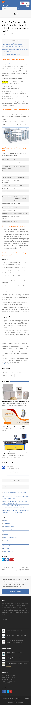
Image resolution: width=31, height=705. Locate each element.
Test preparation (8, 53)
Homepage (10, 702)
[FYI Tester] (3, 2)
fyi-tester (14, 34)
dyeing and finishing (8, 526)
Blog (16, 702)
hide (18, 40)
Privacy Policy (5, 619)
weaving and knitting (8, 551)
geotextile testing (7, 529)
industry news (6, 532)
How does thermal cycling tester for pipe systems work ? (15, 49)
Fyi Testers (20, 702)
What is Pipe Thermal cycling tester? (11, 43)
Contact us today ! (15, 591)
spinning (5, 540)
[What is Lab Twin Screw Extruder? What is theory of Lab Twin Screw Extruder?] (15, 442)
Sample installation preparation (12, 54)
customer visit (6, 523)
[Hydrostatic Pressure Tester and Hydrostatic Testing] (15, 392)
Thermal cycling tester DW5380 (9, 63)
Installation (7, 51)
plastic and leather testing (9, 36)
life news (5, 534)
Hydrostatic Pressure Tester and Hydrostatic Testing (15, 401)
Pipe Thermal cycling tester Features (10, 48)
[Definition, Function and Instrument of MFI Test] (15, 417)
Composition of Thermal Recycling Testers (12, 44)
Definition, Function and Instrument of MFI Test (14, 426)
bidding (5, 520)
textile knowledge (7, 546)
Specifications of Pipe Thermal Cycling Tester (12, 46)
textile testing (6, 548)
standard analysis (7, 543)
